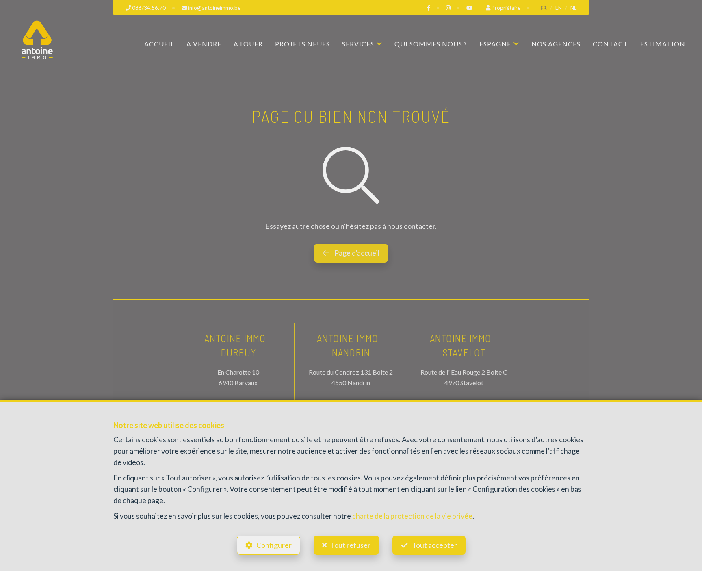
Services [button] (358, 44)
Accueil (159, 44)
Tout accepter (434, 545)
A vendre (203, 44)
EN (558, 7)
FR (543, 7)
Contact (610, 44)
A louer (248, 44)
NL (573, 7)
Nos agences (556, 44)
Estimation (662, 44)
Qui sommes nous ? (430, 44)
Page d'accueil (356, 252)
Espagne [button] (495, 44)
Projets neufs (302, 44)
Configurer (274, 545)
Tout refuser (350, 545)
